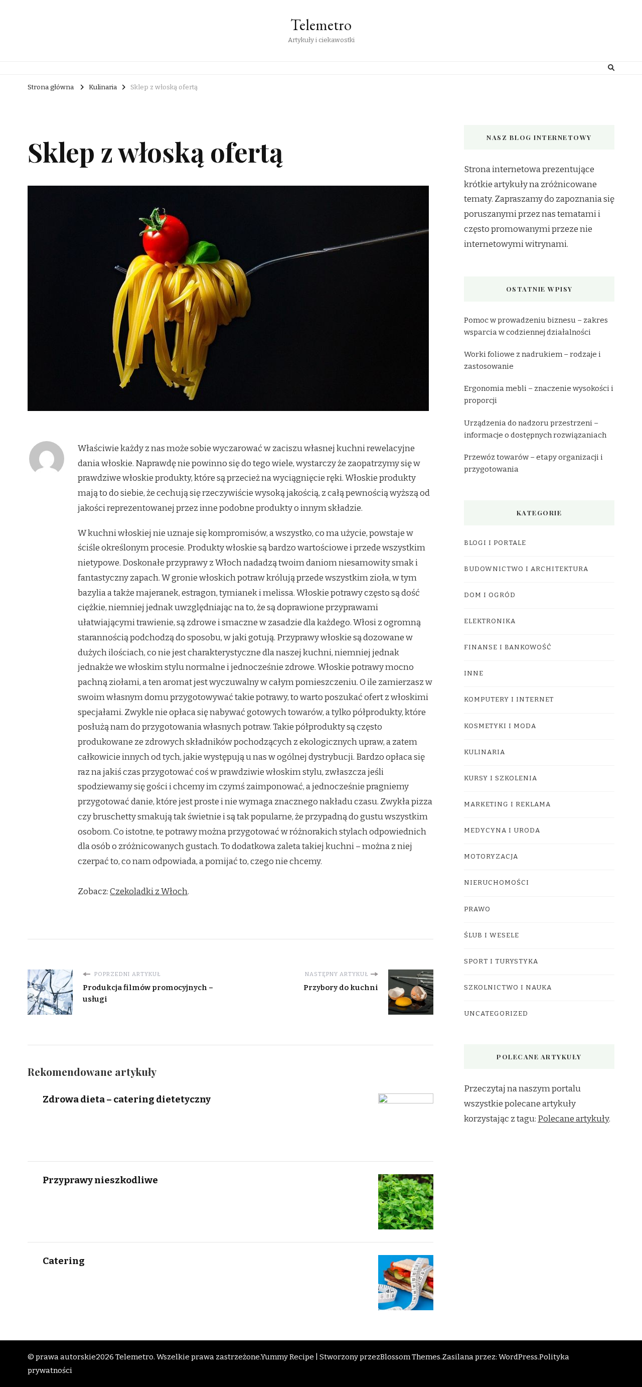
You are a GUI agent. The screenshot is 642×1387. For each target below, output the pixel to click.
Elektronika (490, 621)
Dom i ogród (490, 595)
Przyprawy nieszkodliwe (100, 1180)
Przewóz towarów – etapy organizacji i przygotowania (533, 463)
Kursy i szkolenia (500, 778)
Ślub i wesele (491, 935)
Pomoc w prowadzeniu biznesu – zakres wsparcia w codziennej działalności (536, 326)
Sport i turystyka (501, 961)
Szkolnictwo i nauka (508, 988)
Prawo (477, 909)
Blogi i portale (495, 543)
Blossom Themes (410, 1356)
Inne (474, 673)
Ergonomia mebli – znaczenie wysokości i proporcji (538, 394)
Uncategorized (496, 1014)
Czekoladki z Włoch (149, 891)
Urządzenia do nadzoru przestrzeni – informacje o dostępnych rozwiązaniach (535, 429)
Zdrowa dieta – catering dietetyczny (127, 1099)
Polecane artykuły (573, 1119)
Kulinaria (484, 752)
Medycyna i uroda (502, 830)
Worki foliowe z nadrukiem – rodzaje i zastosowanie (532, 360)
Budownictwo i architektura (526, 569)
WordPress (518, 1356)
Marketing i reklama (507, 804)
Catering (64, 1261)
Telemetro (321, 25)
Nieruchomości (496, 883)
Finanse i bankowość (508, 647)
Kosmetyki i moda (500, 726)
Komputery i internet (509, 700)
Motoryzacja (491, 857)
